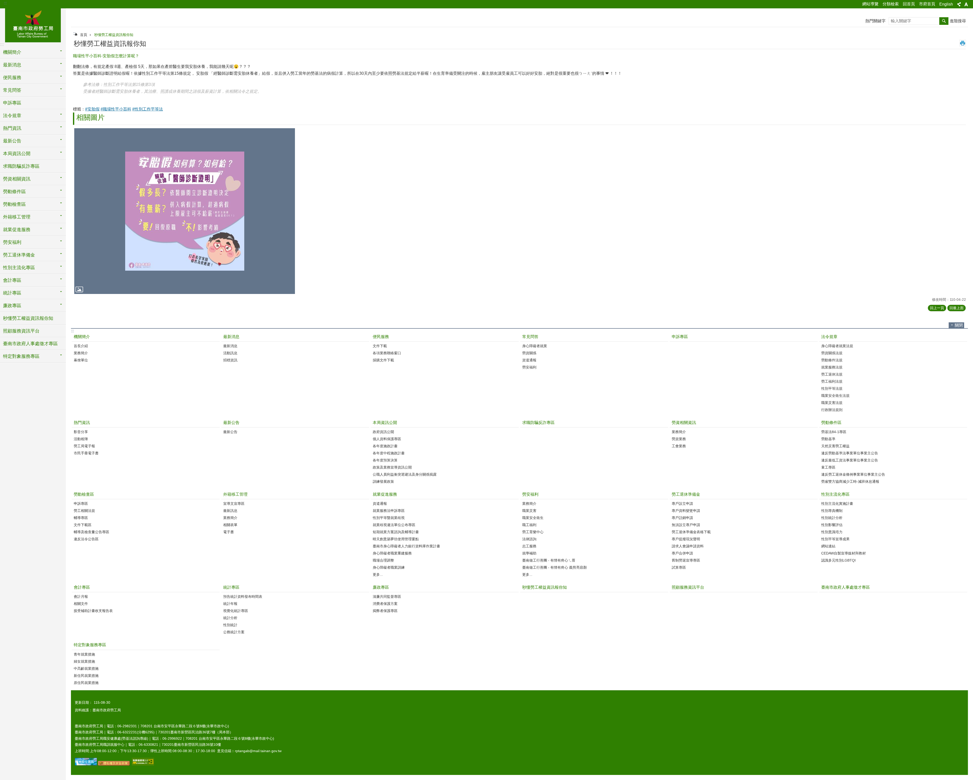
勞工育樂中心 (533, 532)
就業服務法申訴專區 (389, 511)
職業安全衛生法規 (835, 396)
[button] (184, 211)
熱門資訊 (82, 422)
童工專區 (828, 467)
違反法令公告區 (86, 539)
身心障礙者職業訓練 (389, 567)
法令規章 (829, 337)
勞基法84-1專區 (833, 432)
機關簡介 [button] (12, 52)
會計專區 (82, 587)
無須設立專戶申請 (686, 525)
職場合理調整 (383, 560)
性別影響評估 (832, 525)
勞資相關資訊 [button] (16, 178)
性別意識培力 (832, 532)
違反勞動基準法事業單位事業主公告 (849, 453)
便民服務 (381, 337)
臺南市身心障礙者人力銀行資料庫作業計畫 (406, 546)
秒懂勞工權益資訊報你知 (28, 318)
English (946, 4)
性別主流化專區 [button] (19, 267)
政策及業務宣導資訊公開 (392, 467)
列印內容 (962, 43)
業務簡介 (81, 353)
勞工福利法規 (832, 381)
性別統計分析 (832, 518)
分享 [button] (959, 4)
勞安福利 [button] (12, 242)
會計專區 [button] (12, 280)
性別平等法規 (832, 388)
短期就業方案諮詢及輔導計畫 (396, 532)
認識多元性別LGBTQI (838, 560)
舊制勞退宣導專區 (686, 560)
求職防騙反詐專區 (21, 166)
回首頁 (909, 4)
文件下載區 (82, 525)
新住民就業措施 (86, 676)
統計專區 (231, 587)
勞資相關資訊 (684, 422)
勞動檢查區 (84, 494)
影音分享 (81, 432)
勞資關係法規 (832, 353)
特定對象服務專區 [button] (21, 356)
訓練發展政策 (383, 481)
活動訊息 (230, 353)
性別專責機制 (832, 511)
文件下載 (380, 346)
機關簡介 (82, 337)
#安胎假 (92, 109)
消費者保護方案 (385, 604)
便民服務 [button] (12, 77)
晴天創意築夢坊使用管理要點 (396, 539)
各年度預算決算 (385, 460)
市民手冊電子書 (86, 453)
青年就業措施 (84, 654)
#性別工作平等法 (147, 109)
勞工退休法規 (832, 374)
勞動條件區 (831, 422)
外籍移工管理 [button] (16, 216)
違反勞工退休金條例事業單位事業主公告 (853, 474)
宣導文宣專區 (234, 504)
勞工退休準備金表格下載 (691, 532)
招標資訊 (230, 360)
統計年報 (230, 604)
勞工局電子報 (84, 446)
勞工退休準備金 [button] (19, 254)
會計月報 (81, 597)
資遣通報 (529, 360)
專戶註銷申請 (682, 518)
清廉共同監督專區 (387, 597)
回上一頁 (937, 308)
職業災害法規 (832, 403)
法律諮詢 (529, 539)
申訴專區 (12, 102)
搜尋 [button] (943, 21)
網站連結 (828, 546)
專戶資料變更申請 (686, 511)
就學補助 (529, 553)
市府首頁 (927, 4)
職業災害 (529, 511)
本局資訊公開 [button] (16, 153)
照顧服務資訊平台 (21, 330)
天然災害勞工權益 (835, 446)
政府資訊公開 (383, 432)
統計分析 (230, 618)
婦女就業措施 (84, 661)
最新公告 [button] (12, 140)
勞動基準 (828, 439)
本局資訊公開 (385, 422)
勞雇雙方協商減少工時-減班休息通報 (850, 481)
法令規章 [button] (12, 115)
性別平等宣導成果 (835, 539)
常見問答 (530, 337)
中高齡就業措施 (86, 668)
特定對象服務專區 (90, 645)
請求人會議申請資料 (688, 546)
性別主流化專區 (835, 494)
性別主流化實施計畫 (837, 504)
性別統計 (230, 625)
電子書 (228, 532)
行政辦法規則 (832, 410)
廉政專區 (381, 587)
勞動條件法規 (832, 360)
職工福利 (529, 525)
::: (5, 3)
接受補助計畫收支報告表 (93, 611)
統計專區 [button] (12, 292)
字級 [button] (966, 4)
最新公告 (231, 422)
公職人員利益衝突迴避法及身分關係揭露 (405, 474)
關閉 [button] (959, 325)
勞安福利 (529, 367)
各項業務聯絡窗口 (387, 353)
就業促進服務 (385, 494)
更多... (378, 574)
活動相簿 (81, 439)
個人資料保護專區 (387, 439)
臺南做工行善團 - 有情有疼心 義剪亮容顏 (554, 567)
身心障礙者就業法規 (837, 346)
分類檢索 (891, 4)
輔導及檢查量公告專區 (91, 532)
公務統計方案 (234, 632)
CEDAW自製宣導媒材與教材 (843, 553)
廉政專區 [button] (12, 305)
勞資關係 (529, 353)
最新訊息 (230, 511)
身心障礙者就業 (534, 346)
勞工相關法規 (84, 511)
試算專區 (679, 567)
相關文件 (81, 604)
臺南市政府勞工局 (33, 24)
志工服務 (529, 546)
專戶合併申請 (682, 553)
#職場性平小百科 (116, 109)
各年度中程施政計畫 (389, 453)
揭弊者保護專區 (385, 611)
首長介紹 (81, 346)
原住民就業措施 (86, 683)
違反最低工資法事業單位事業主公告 (849, 460)
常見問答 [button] (12, 90)
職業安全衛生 (533, 518)
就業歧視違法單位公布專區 (394, 525)
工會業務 (679, 446)
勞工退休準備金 (686, 494)
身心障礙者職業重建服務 (392, 553)
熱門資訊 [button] (12, 128)
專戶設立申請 (682, 504)
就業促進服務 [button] (16, 229)
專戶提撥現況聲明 (686, 539)
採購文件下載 (383, 360)
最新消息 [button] (12, 64)
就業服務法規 (832, 367)
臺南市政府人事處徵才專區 (30, 343)
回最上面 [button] (956, 308)
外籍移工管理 (235, 494)
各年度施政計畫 (385, 446)
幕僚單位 (81, 360)
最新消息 (231, 337)
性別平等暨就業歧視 (389, 518)
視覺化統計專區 (235, 611)
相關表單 (230, 525)
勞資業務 (679, 439)
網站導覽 (870, 4)
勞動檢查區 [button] (14, 204)
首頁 (83, 35)
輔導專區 (81, 518)
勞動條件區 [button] (14, 191)
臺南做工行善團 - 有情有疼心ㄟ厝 (548, 560)
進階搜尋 (958, 21)
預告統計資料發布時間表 (242, 597)
